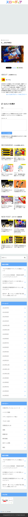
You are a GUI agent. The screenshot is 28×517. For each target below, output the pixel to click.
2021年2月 (6, 316)
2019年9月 (6, 378)
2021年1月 (6, 321)
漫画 (4, 430)
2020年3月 (6, 352)
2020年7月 (6, 343)
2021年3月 (6, 312)
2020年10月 (6, 330)
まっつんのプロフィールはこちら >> (16, 94)
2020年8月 (6, 338)
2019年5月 (6, 395)
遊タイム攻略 (6, 443)
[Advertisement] (14, 19)
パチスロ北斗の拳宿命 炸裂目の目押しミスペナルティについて (13, 276)
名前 (2, 108)
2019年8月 (6, 382)
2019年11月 (6, 369)
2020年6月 (6, 347)
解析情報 (5, 438)
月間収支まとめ (7, 425)
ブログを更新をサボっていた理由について (13, 269)
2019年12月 (6, 365)
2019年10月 (6, 373)
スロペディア (13, 515)
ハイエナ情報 (6, 412)
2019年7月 (6, 387)
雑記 (4, 447)
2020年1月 (6, 360)
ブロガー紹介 (6, 421)
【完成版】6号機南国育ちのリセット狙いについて (13, 288)
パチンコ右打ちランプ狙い (10, 417)
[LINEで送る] (20, 68)
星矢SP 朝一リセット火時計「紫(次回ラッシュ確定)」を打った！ (13, 294)
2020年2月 (6, 356)
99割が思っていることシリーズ (11, 408)
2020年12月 (6, 325)
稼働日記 (5, 434)
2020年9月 (6, 334)
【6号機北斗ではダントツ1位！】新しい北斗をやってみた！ (13, 282)
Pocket (14, 68)
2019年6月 (6, 391)
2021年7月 (6, 308)
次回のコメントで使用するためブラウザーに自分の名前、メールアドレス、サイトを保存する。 (14, 114)
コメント (4, 118)
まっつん (8, 80)
